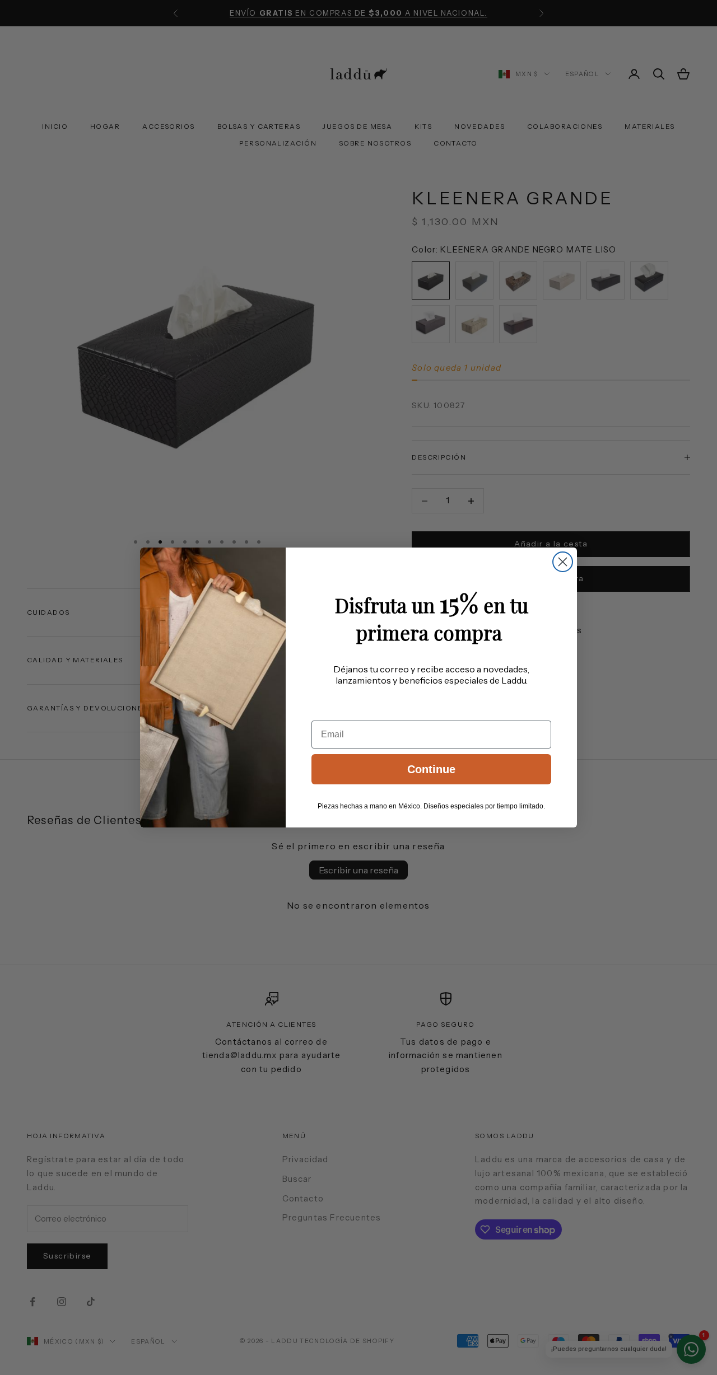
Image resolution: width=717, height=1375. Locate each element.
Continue (431, 769)
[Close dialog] (562, 562)
